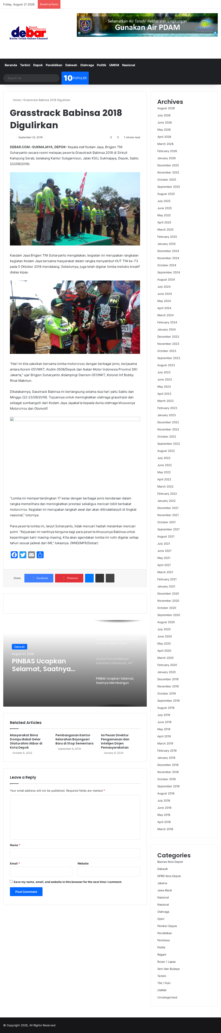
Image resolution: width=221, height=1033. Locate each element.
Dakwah (71, 65)
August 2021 (165, 536)
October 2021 (166, 522)
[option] (75, 663)
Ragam (161, 954)
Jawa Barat (164, 890)
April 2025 (164, 222)
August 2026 (166, 108)
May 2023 (164, 386)
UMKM (114, 65)
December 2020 (168, 593)
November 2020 (168, 600)
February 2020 (167, 665)
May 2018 (163, 814)
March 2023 (165, 401)
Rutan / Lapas (166, 961)
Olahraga (87, 65)
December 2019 (167, 679)
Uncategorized (167, 997)
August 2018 (165, 793)
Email (15, 863)
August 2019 (165, 707)
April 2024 (164, 308)
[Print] (110, 578)
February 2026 (167, 151)
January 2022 (166, 500)
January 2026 (166, 158)
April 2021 (164, 565)
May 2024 (164, 301)
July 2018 (163, 800)
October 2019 (166, 693)
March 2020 (165, 657)
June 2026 (164, 122)
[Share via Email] (99, 578)
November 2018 (168, 772)
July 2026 (163, 115)
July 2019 (163, 715)
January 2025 (166, 243)
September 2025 (168, 186)
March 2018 (165, 829)
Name (15, 845)
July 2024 (163, 286)
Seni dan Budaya (168, 968)
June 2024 (164, 293)
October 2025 (166, 179)
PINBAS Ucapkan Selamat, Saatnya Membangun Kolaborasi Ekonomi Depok (44, 665)
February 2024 (167, 322)
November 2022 (168, 429)
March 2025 (165, 229)
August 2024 (166, 279)
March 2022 (165, 486)
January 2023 (166, 415)
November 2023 (168, 343)
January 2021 (166, 586)
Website (83, 863)
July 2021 (163, 543)
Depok (38, 65)
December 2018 (167, 765)
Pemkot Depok (167, 926)
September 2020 (168, 615)
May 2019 (163, 729)
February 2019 (167, 750)
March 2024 (165, 315)
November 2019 (168, 686)
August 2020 (166, 622)
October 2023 (166, 351)
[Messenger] (89, 578)
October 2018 (166, 779)
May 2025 (164, 215)
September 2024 (168, 272)
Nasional (128, 65)
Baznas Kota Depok (170, 861)
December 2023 (168, 336)
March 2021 (165, 572)
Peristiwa (163, 940)
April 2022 (164, 479)
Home (16, 100)
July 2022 (163, 458)
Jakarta (162, 883)
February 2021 (167, 579)
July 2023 (163, 372)
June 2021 (164, 550)
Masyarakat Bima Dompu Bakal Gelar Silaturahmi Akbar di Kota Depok (26, 741)
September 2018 (168, 786)
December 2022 (168, 422)
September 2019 (168, 700)
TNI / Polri (163, 983)
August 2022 (166, 450)
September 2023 (168, 358)
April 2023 (164, 393)
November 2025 (168, 172)
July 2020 (163, 629)
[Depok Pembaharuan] (28, 34)
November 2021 (168, 515)
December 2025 (168, 165)
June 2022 (164, 465)
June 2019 (164, 722)
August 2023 (166, 365)
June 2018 (164, 807)
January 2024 (166, 329)
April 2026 (164, 136)
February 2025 (167, 236)
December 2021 (167, 508)
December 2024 (168, 251)
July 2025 (163, 201)
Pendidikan (54, 65)
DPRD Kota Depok (169, 876)
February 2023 (167, 408)
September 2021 (168, 529)
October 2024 (166, 265)
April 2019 (164, 736)
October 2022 (166, 436)
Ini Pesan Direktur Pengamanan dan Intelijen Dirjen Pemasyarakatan (115, 741)
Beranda (11, 65)
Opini (160, 919)
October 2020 (166, 608)
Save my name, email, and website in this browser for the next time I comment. (68, 882)
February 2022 (167, 493)
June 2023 (164, 379)
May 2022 (164, 472)
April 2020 (164, 650)
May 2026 (164, 129)
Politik (101, 65)
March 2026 (165, 144)
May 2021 (163, 558)
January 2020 (166, 672)
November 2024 (168, 258)
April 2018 (164, 822)
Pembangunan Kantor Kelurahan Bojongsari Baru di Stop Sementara (74, 739)
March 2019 (165, 743)
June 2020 (164, 636)
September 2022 (168, 443)
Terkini (25, 65)
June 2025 (164, 208)
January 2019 (166, 757)
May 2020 (164, 643)
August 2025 (166, 194)
